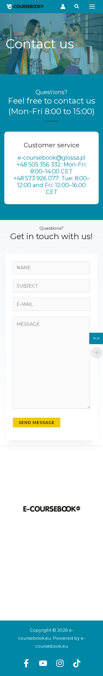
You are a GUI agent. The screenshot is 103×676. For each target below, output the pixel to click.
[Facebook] (26, 663)
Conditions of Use (51, 573)
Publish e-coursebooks (51, 550)
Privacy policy (51, 581)
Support (51, 590)
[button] (63, 7)
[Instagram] (60, 663)
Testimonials (51, 598)
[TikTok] (77, 663)
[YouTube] (43, 663)
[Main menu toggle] (92, 6)
